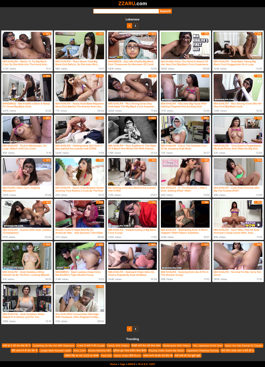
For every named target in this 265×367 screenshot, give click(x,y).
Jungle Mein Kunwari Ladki (55, 350)
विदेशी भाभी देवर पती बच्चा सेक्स (146, 345)
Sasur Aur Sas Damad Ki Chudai (243, 345)
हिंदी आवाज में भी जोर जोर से (24, 350)
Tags (122, 364)
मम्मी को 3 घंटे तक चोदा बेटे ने (16, 345)
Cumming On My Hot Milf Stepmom (53, 345)
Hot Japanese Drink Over (207, 345)
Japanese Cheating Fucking (203, 350)
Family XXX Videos (118, 345)
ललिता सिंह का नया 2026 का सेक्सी (81, 355)
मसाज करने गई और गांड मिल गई (157, 355)
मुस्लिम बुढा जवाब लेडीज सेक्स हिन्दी (130, 350)
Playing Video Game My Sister (166, 350)
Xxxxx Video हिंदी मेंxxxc (127, 355)
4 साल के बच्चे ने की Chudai (91, 345)
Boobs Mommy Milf (99, 350)
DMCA (131, 364)
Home (113, 364)
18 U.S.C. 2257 (146, 364)
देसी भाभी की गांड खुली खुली (187, 355)
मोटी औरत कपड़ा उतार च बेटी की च (237, 350)
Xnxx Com (80, 350)
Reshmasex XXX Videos (176, 345)
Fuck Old (106, 355)
